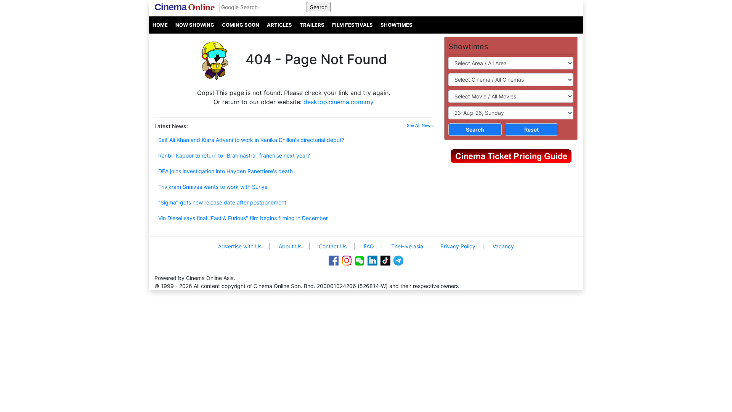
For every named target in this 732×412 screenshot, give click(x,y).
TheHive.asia (407, 246)
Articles (279, 25)
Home (160, 25)
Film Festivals (352, 25)
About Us (290, 246)
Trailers (312, 25)
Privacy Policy (457, 246)
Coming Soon (240, 25)
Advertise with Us (240, 246)
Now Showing (194, 25)
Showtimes (396, 25)
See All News (420, 125)
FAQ (369, 246)
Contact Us (333, 246)
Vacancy (503, 246)
